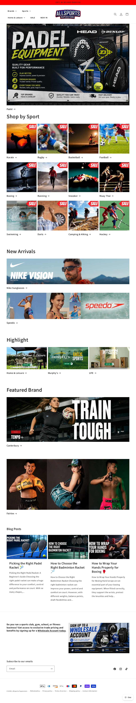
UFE (91, 372)
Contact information (90, 691)
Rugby (41, 157)
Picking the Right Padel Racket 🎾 (25, 565)
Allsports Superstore (20, 691)
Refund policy (35, 691)
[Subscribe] (51, 669)
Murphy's (53, 372)
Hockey (103, 234)
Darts (40, 234)
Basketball (74, 157)
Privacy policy (47, 691)
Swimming (12, 234)
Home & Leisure (15, 372)
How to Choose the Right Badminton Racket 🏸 (68, 567)
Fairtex (10, 513)
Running (42, 195)
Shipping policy (74, 691)
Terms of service (60, 691)
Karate (10, 157)
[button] (115, 14)
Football (104, 157)
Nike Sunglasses (15, 287)
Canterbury (13, 445)
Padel (10, 109)
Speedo (11, 322)
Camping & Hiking (78, 234)
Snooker (73, 195)
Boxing (10, 195)
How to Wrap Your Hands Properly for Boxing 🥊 (105, 567)
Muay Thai (105, 195)
